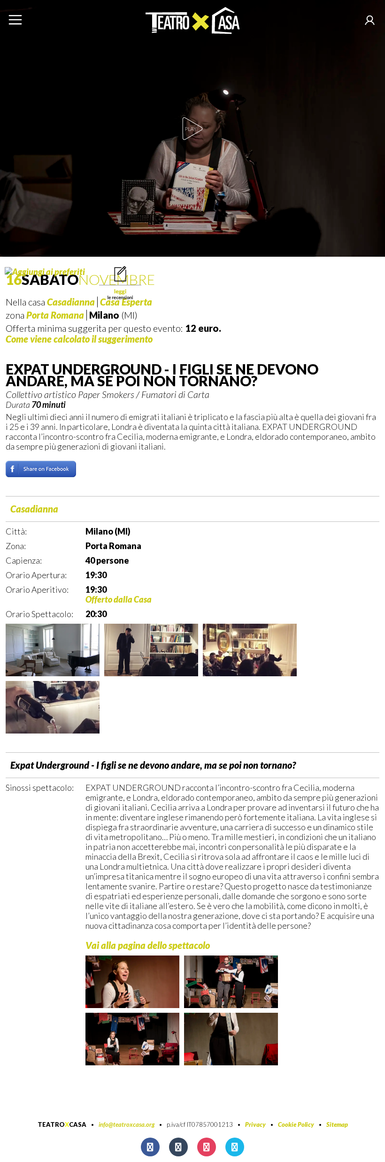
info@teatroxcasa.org (126, 1124)
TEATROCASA (62, 1124)
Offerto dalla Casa (118, 599)
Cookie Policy (296, 1124)
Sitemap (337, 1124)
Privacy (255, 1124)
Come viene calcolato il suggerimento (79, 338)
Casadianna (34, 508)
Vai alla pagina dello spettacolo (147, 945)
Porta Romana (55, 315)
